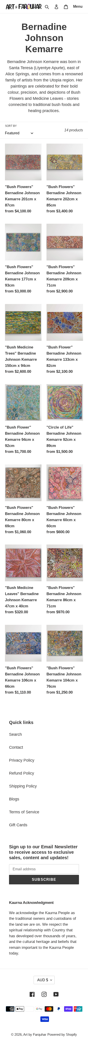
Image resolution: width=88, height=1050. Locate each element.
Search (15, 734)
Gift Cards (18, 825)
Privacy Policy (21, 760)
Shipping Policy (23, 786)
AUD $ (42, 980)
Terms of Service (24, 812)
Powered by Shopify (62, 1034)
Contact (16, 747)
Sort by (11, 126)
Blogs (14, 799)
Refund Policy (21, 773)
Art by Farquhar (34, 1034)
